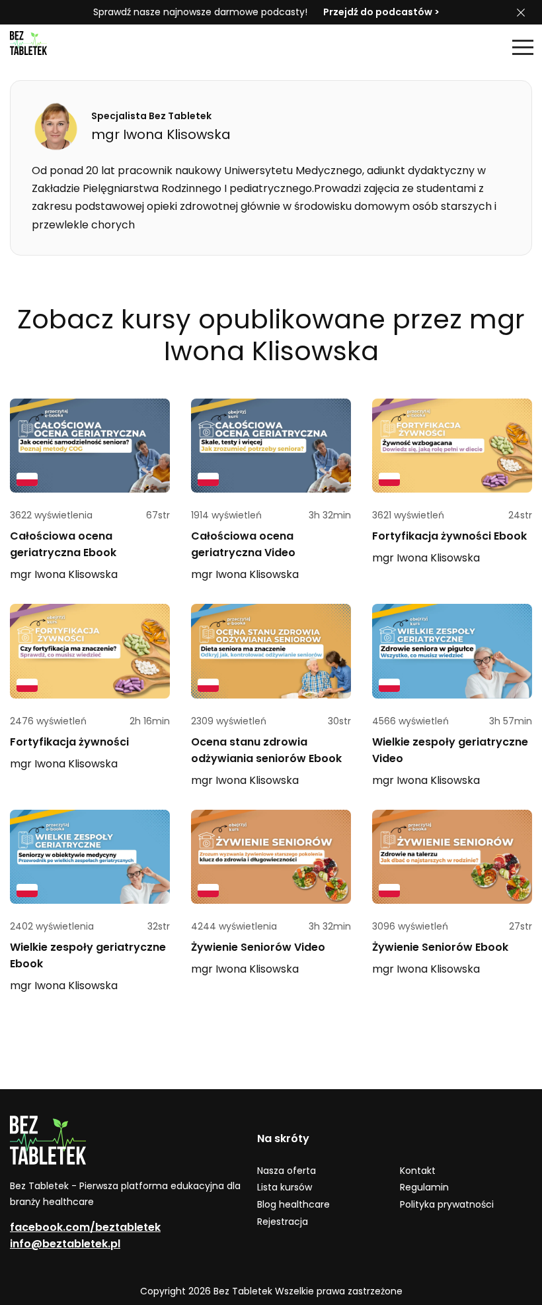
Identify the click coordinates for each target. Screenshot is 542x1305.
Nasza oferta (286, 1170)
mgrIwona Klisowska (64, 574)
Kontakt (418, 1170)
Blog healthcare (293, 1204)
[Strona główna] (43, 47)
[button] (523, 47)
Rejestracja (282, 1221)
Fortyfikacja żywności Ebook (449, 536)
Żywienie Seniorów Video (258, 947)
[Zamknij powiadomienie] (520, 12)
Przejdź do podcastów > (381, 12)
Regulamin (424, 1187)
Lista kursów (284, 1187)
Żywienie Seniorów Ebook (440, 947)
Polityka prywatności (447, 1204)
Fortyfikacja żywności (69, 741)
